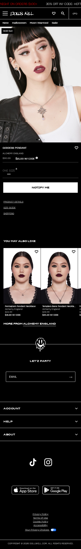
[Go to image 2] (39, 139)
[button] (5, 13)
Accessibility (40, 525)
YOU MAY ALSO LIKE (19, 241)
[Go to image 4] (44, 139)
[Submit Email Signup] (70, 376)
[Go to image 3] (41, 139)
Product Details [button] (13, 202)
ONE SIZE (9, 170)
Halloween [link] (19, 22)
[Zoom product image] (40, 84)
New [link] (6, 22)
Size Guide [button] (9, 208)
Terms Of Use (40, 518)
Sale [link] (55, 22)
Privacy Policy (40, 514)
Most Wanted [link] (39, 22)
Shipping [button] (8, 213)
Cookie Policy (40, 522)
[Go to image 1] (37, 139)
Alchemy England (13, 153)
